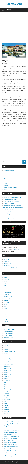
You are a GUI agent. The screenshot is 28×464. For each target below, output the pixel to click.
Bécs (5, 306)
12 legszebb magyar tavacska (11, 426)
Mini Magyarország (9, 218)
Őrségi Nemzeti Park (9, 440)
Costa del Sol (7, 292)
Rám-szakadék (7, 212)
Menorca (6, 181)
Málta (5, 382)
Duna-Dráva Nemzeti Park (10, 451)
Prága (5, 281)
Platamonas (7, 179)
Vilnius (5, 189)
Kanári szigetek (8, 296)
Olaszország (7, 393)
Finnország (7, 366)
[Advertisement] (14, 28)
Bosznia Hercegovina (9, 351)
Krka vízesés (7, 175)
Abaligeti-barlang (8, 209)
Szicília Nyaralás (8, 335)
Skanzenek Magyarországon (11, 436)
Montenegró (7, 387)
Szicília (5, 317)
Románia (6, 397)
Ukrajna (6, 413)
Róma (5, 313)
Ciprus (5, 356)
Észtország (6, 362)
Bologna (6, 183)
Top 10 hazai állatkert (9, 428)
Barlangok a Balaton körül (10, 432)
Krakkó (5, 284)
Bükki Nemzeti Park (9, 453)
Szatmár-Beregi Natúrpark (10, 199)
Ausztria (6, 349)
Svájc (5, 401)
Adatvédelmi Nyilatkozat (10, 268)
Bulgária (6, 353)
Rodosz (6, 321)
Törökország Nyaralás (9, 329)
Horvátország (7, 372)
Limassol (6, 172)
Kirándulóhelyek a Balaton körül (12, 430)
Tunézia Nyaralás (8, 337)
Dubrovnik (6, 294)
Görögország (7, 370)
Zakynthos (6, 302)
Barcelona (6, 279)
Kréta (5, 288)
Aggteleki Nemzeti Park (10, 455)
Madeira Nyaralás (8, 331)
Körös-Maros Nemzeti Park (11, 438)
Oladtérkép (7, 265)
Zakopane (6, 319)
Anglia (5, 347)
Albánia (6, 345)
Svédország (7, 403)
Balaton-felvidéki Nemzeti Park (12, 457)
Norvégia (6, 391)
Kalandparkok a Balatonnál (11, 424)
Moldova (6, 385)
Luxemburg (7, 298)
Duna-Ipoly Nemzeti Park (10, 448)
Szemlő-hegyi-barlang (9, 214)
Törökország (7, 411)
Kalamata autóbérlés (9, 170)
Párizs (5, 277)
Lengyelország (7, 374)
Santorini (6, 310)
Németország (7, 389)
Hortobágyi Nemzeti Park (10, 444)
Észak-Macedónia (8, 360)
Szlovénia (6, 409)
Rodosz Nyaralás (8, 333)
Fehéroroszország (8, 364)
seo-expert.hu (17, 249)
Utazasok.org (14, 3)
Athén (5, 290)
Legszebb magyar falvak (10, 434)
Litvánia (6, 378)
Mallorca (6, 286)
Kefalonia (6, 315)
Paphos (6, 177)
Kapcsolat (6, 261)
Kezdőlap (6, 259)
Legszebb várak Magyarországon (12, 422)
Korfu (5, 304)
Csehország (7, 358)
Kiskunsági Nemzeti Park (10, 442)
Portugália (6, 395)
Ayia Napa (6, 185)
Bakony (6, 216)
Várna (5, 308)
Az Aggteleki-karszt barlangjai (11, 201)
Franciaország (7, 368)
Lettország (6, 376)
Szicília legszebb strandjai (10, 187)
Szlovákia (5, 63)
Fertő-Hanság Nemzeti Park (11, 446)
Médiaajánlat (7, 263)
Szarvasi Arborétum (9, 203)
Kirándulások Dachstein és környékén (13, 197)
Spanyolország (8, 399)
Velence (6, 300)
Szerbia (6, 405)
